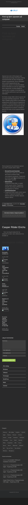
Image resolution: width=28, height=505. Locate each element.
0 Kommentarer (10, 205)
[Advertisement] (14, 57)
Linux (11, 440)
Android (5, 385)
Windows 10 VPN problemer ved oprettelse (5, 301)
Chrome (20, 434)
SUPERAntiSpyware (10, 190)
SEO (15, 442)
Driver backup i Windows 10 (5, 285)
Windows (4, 205)
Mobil (4, 382)
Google (9, 437)
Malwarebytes (8, 181)
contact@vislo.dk (14, 2)
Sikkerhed (15, 445)
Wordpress (11, 450)
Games (4, 437)
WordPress (6, 379)
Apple (4, 434)
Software (5, 372)
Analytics (18, 432)
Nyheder (20, 440)
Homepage (6, 375)
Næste (23, 26)
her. (15, 178)
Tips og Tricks (9, 448)
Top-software (17, 448)
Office (4, 442)
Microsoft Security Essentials (12, 171)
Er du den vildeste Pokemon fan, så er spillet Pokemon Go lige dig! (5, 321)
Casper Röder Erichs (8, 203)
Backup (9, 434)
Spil (4, 448)
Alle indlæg (22, 203)
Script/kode (10, 442)
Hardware (15, 437)
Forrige (18, 26)
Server (19, 442)
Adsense (5, 432)
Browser (14, 434)
